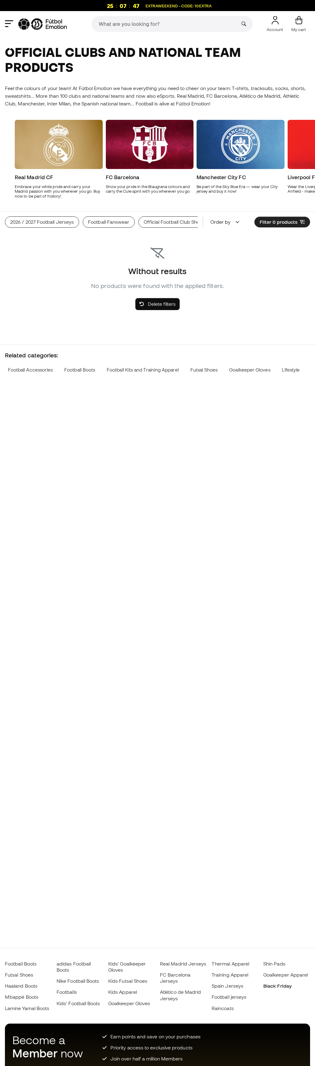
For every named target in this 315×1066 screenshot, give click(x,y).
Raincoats (223, 1008)
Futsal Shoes (204, 369)
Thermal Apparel (230, 963)
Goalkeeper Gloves (249, 369)
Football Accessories (30, 369)
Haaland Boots (21, 986)
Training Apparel (230, 974)
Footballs (67, 992)
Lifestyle (291, 369)
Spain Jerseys (227, 986)
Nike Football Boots (78, 981)
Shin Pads (274, 963)
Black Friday (277, 986)
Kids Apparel (122, 992)
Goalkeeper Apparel (285, 974)
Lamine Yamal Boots (27, 1008)
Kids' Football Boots (78, 1003)
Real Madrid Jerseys (183, 963)
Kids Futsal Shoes (127, 981)
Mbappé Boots (21, 997)
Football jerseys (229, 997)
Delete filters (161, 304)
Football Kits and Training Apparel (143, 369)
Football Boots (79, 369)
